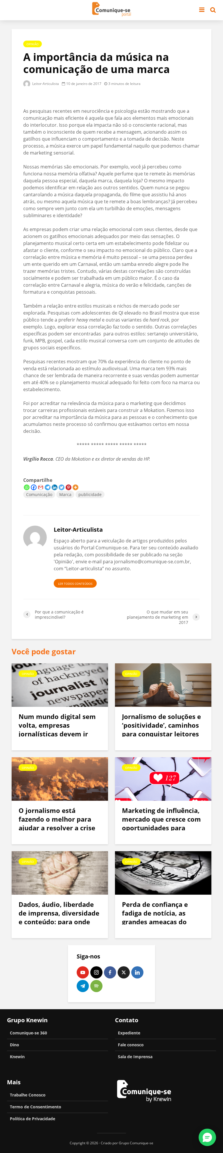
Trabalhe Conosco (28, 1095)
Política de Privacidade (32, 1118)
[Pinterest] (68, 487)
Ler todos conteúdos (75, 584)
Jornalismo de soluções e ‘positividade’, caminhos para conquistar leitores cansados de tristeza (161, 729)
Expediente (129, 1033)
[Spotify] (96, 986)
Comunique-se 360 (28, 1033)
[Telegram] (48, 487)
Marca (65, 494)
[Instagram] (96, 972)
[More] (75, 487)
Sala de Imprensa (135, 1056)
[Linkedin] (54, 487)
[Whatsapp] (27, 487)
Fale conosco (131, 1044)
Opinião (32, 44)
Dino (14, 1044)
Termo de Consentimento (35, 1107)
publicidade (90, 494)
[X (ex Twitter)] (124, 972)
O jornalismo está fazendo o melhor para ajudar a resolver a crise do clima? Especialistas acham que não (57, 827)
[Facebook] (34, 487)
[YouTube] (83, 972)
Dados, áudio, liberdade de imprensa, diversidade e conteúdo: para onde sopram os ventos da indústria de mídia (59, 921)
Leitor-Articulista (45, 83)
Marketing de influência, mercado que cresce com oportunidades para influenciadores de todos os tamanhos (161, 827)
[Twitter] (61, 487)
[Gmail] (41, 487)
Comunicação (39, 494)
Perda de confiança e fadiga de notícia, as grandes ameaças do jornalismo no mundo (156, 917)
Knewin (17, 1056)
